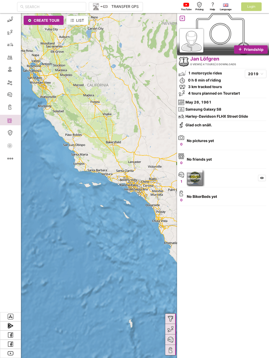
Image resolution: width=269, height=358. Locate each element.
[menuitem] (10, 19)
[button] (196, 177)
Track (19, 82)
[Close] (182, 18)
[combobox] (54, 6)
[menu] (10, 162)
